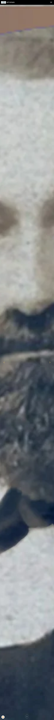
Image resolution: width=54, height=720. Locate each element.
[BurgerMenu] (51, 2)
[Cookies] (3, 717)
